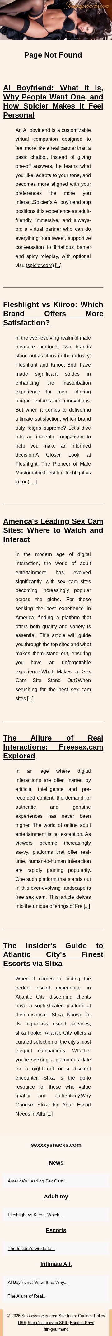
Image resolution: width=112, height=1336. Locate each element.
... (58, 265)
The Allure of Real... (27, 1295)
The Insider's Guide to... (31, 1248)
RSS (22, 1322)
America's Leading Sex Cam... (37, 1180)
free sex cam (30, 897)
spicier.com (39, 265)
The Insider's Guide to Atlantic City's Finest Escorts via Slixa (53, 954)
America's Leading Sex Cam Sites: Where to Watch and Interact (53, 530)
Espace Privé (82, 1322)
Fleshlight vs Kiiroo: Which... (35, 1214)
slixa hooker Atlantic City (44, 1032)
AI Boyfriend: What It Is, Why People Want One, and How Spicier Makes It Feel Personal (53, 101)
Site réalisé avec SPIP (48, 1322)
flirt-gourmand (56, 1329)
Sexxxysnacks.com (39, 1315)
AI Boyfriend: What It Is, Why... (38, 1282)
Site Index (67, 1315)
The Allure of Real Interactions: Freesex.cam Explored (53, 747)
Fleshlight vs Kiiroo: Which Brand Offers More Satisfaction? (53, 313)
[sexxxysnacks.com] (56, 20)
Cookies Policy (91, 1315)
